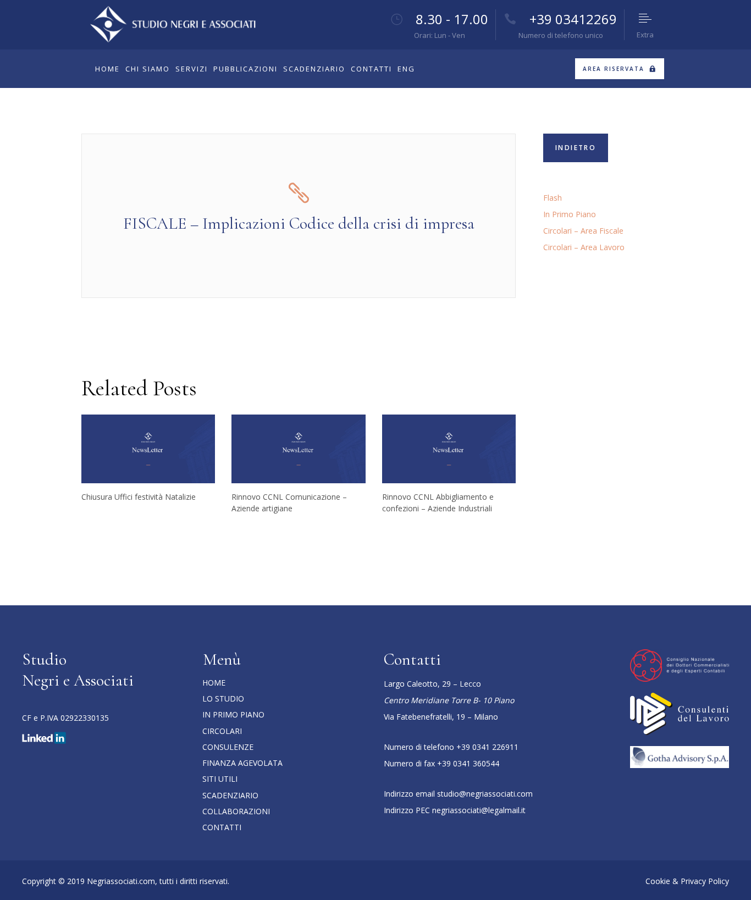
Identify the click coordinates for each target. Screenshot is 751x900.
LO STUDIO (223, 698)
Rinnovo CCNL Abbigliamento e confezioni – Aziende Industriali (438, 502)
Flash (552, 197)
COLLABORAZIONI (236, 811)
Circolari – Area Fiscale (583, 230)
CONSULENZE (227, 747)
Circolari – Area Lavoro (584, 247)
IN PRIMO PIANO (233, 714)
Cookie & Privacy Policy (687, 881)
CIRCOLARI (222, 731)
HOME (213, 682)
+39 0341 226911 (487, 747)
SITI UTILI (220, 779)
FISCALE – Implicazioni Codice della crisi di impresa (298, 223)
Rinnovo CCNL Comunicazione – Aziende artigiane (289, 502)
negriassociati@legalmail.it (479, 810)
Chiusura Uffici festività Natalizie (138, 497)
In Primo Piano (569, 214)
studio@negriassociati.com (485, 793)
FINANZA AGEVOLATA (242, 763)
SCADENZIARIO (230, 795)
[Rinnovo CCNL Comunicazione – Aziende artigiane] (298, 449)
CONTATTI (221, 827)
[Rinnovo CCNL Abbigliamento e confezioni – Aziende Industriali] (449, 449)
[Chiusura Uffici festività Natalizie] (148, 449)
